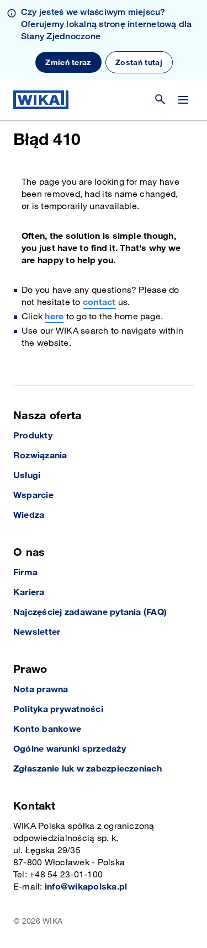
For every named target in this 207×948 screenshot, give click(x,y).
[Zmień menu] (183, 99)
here (54, 317)
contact (99, 302)
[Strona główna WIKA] (40, 100)
